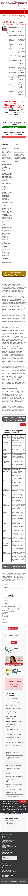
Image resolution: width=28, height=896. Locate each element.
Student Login (22, 8)
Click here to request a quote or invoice (21, 80)
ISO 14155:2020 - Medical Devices (14, 742)
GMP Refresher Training (11, 705)
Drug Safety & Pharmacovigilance (14, 765)
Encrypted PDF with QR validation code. (21, 93)
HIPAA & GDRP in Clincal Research (14, 762)
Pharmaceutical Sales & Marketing (14, 776)
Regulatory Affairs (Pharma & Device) (13, 780)
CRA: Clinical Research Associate (14, 745)
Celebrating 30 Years (10, 825)
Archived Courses (9, 823)
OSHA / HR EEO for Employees (13, 793)
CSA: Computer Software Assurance (12, 772)
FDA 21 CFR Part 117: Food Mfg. (14, 734)
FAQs (6, 826)
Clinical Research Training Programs (12, 738)
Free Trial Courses (14, 137)
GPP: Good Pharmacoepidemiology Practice (14, 785)
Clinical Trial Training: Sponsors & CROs (14, 757)
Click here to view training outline (21, 56)
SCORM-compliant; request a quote (20, 63)
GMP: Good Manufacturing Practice (14, 702)
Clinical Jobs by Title (10, 820)
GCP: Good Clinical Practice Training (12, 753)
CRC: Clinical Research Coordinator (14, 749)
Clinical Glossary (9, 822)
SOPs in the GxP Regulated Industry (12, 712)
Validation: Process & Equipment (14, 789)
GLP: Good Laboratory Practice (13, 721)
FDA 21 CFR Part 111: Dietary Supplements (13, 730)
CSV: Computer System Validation (14, 768)
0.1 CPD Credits (20, 45)
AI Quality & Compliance (12, 698)
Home (4, 15)
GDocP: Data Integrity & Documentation (11, 717)
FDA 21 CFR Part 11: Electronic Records (13, 725)
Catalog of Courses (14, 127)
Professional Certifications (12, 796)
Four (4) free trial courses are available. (21, 74)
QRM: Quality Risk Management (13, 708)
